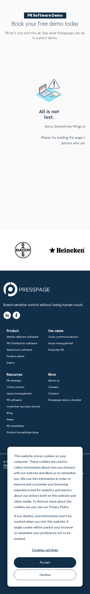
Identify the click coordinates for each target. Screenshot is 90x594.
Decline (45, 575)
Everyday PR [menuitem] (56, 349)
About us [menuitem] (54, 380)
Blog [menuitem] (10, 413)
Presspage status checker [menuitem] (64, 400)
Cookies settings (45, 550)
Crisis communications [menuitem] (63, 336)
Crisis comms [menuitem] (15, 387)
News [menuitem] (10, 419)
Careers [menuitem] (53, 387)
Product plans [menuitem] (15, 356)
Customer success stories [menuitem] (23, 406)
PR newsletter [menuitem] (15, 426)
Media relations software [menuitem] (22, 336)
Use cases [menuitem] (55, 331)
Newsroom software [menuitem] (19, 349)
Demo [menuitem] (11, 362)
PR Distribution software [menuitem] (22, 343)
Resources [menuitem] (14, 374)
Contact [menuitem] (53, 393)
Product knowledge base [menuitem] (23, 432)
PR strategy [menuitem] (14, 380)
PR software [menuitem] (14, 400)
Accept (45, 562)
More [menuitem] (52, 374)
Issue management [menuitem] (60, 343)
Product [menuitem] (13, 331)
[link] (26, 289)
